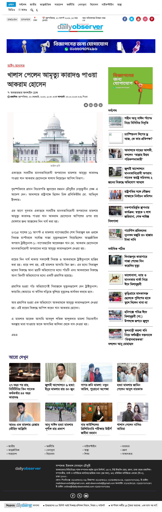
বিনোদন (94, 4)
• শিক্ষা (86, 454)
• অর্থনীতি (49, 446)
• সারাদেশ (12, 454)
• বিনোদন (49, 454)
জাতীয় (33, 4)
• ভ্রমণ (124, 450)
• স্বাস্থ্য (86, 450)
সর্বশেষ (22, 4)
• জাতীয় (11, 446)
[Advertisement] (55, 155)
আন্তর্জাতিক (45, 4)
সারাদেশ (59, 4)
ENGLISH (12, 19)
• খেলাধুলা (50, 450)
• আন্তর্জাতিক (13, 450)
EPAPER (25, 19)
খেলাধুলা (82, 4)
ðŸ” (157, 505)
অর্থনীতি (70, 4)
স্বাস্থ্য (119, 4)
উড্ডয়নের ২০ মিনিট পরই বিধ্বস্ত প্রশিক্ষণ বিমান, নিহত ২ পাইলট (67, 505)
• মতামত (125, 446)
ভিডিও (11, 10)
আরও (24, 10)
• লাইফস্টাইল (89, 446)
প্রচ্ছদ (11, 4)
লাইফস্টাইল (108, 4)
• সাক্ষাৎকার (126, 454)
